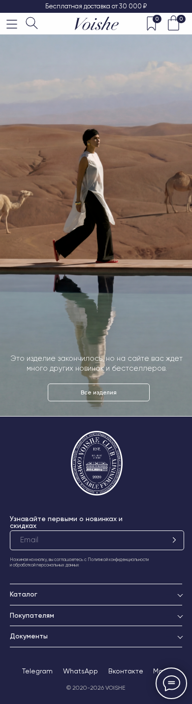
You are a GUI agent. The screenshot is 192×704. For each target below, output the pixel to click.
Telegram (37, 671)
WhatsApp (80, 671)
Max (159, 671)
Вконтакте (125, 671)
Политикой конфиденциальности (118, 559)
